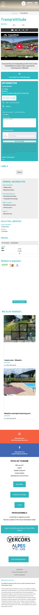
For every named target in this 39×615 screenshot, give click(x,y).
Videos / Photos (12, 30)
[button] (14, 25)
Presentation (16, 30)
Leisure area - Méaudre (13, 360)
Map (23, 30)
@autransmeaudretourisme (19, 440)
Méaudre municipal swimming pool (17, 413)
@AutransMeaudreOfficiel (19, 454)
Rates (19, 30)
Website (8, 106)
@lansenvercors (19, 438)
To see (27, 30)
